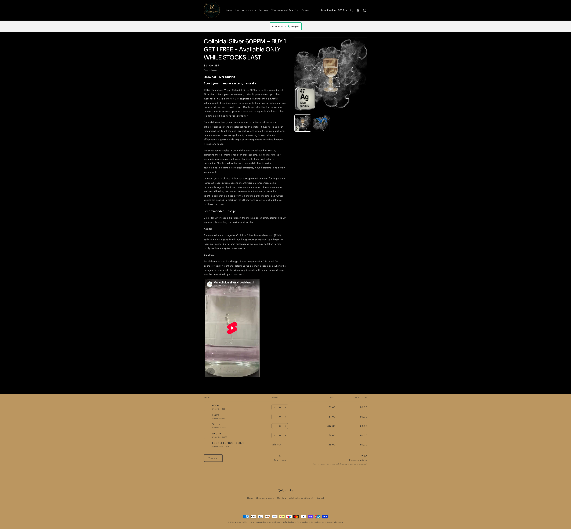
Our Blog (281, 497)
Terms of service (317, 522)
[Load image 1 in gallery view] (302, 123)
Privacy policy (302, 522)
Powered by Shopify (272, 522)
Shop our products (265, 497)
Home (250, 497)
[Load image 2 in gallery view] (321, 123)
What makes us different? (301, 497)
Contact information (335, 522)
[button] (245, 10)
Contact (320, 497)
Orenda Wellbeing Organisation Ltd (249, 522)
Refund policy (288, 522)
